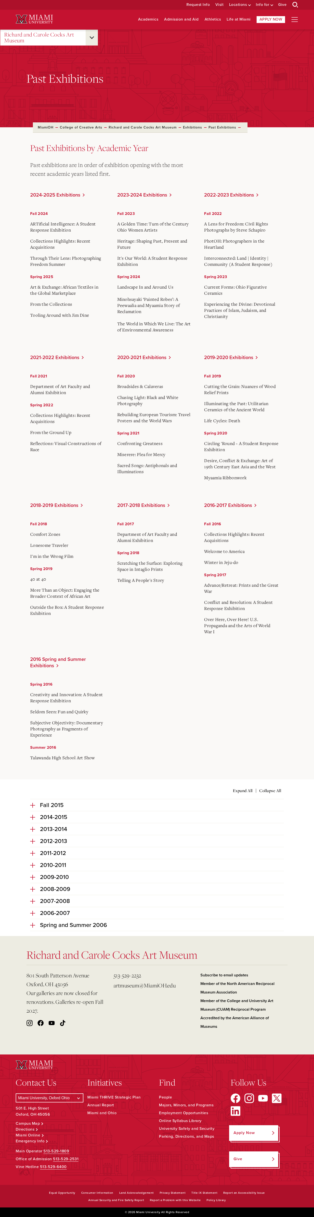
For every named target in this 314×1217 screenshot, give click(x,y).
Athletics (213, 19)
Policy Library (216, 1200)
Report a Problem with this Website (175, 1200)
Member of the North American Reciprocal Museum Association (237, 988)
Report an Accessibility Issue (244, 1192)
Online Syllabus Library (180, 1120)
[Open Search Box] (295, 5)
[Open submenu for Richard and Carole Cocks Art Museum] (92, 38)
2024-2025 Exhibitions (55, 195)
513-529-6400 (53, 1166)
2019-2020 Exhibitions (228, 358)
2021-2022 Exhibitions (54, 358)
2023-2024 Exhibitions (142, 195)
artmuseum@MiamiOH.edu (145, 985)
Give (282, 4)
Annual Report (100, 1105)
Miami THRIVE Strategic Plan (114, 1097)
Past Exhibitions (222, 127)
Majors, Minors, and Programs (186, 1105)
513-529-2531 (65, 1159)
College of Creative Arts (81, 127)
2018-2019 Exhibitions (54, 505)
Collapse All (270, 790)
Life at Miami (239, 19)
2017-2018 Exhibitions (141, 505)
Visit (219, 4)
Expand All (243, 790)
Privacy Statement (173, 1192)
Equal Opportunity (62, 1192)
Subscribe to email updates (224, 975)
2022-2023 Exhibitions (229, 195)
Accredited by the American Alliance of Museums (234, 1022)
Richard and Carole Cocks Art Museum (39, 38)
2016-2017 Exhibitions (228, 505)
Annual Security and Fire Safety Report (116, 1200)
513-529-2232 (127, 975)
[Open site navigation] (294, 19)
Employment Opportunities (183, 1113)
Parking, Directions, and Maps (186, 1136)
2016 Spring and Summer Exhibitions (58, 662)
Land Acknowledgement (136, 1192)
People (165, 1097)
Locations (238, 4)
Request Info (198, 4)
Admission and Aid (181, 19)
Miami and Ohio (102, 1113)
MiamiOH (45, 127)
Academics (148, 19)
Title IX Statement (204, 1192)
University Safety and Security (186, 1128)
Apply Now (271, 19)
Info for (262, 4)
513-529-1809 (56, 1151)
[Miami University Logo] (34, 19)
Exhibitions (192, 127)
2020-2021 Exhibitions (141, 358)
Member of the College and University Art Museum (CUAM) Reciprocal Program (236, 1005)
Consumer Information (97, 1192)
